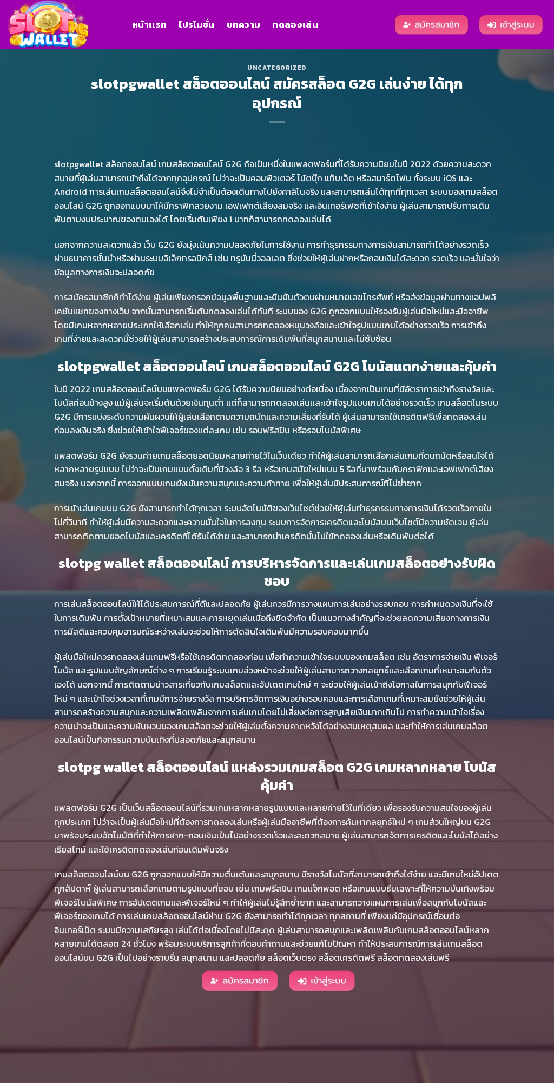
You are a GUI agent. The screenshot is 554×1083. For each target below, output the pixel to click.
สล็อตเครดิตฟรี (346, 957)
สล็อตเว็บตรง (291, 957)
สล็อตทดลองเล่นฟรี (413, 957)
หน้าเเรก (150, 24)
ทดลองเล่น (295, 24)
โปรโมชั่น (196, 24)
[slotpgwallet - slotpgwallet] (62, 24)
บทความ (244, 24)
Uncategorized (276, 67)
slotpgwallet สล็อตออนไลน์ (106, 163)
